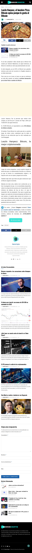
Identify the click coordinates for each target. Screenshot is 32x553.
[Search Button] (30, 2)
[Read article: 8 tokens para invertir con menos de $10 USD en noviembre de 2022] (4, 55)
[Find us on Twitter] (3, 546)
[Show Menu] (2, 2)
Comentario (4, 435)
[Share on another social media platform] (27, 40)
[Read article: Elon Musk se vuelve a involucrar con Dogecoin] (16, 406)
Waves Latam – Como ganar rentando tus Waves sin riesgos (18, 492)
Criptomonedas (8, 7)
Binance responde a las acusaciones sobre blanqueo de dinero (19, 49)
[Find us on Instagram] (5, 546)
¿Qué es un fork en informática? (16, 485)
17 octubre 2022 (13, 337)
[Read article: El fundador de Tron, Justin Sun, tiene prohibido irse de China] (4, 499)
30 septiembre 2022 (13, 515)
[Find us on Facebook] (1, 546)
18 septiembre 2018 (13, 508)
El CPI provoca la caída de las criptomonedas (13, 364)
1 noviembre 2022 (13, 57)
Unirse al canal (16, 220)
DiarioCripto (10, 19)
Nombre (3, 455)
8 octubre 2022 (13, 397)
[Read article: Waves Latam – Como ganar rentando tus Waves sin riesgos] (4, 493)
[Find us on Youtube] (7, 546)
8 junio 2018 (18, 19)
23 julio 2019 (12, 501)
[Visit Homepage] (16, 2)
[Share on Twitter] (19, 40)
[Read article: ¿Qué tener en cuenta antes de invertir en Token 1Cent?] (16, 346)
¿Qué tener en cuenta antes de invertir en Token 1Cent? (14, 334)
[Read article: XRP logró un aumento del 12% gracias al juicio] (4, 513)
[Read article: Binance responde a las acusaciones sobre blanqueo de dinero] (4, 50)
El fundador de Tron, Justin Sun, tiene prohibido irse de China (17, 498)
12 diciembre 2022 (13, 51)
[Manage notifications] (28, 546)
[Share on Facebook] (12, 40)
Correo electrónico (6, 462)
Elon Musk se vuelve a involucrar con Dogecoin (14, 395)
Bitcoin (6, 225)
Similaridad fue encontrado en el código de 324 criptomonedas (19, 505)
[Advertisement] (16, 99)
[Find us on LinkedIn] (9, 546)
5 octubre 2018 (12, 487)
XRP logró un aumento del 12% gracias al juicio (18, 512)
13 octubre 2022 (13, 366)
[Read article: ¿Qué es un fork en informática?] (4, 487)
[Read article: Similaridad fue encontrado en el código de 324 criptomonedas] (4, 506)
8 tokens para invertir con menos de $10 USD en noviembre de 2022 (20, 54)
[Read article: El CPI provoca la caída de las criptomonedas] (16, 375)
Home (2, 7)
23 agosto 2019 (12, 494)
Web (2, 469)
